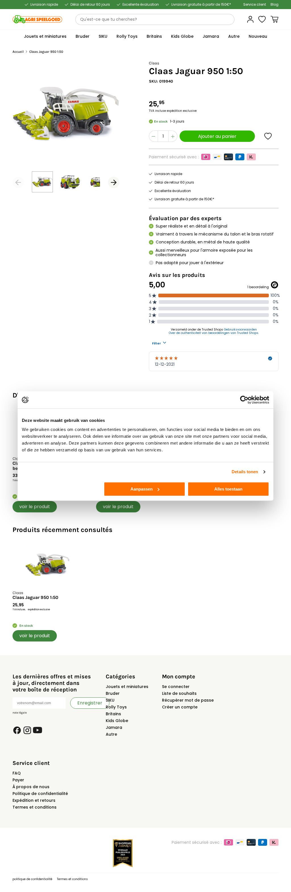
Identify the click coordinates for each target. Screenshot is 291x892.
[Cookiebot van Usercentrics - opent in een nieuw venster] (244, 399)
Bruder (113, 693)
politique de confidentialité (32, 879)
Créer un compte (180, 707)
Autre (111, 734)
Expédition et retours (34, 800)
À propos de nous (31, 787)
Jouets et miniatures (127, 686)
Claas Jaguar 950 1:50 (35, 597)
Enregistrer (89, 703)
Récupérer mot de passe (188, 700)
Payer (18, 780)
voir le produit (34, 506)
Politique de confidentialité (40, 793)
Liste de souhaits (179, 693)
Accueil (18, 52)
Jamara (114, 727)
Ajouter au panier (217, 136)
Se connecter (176, 686)
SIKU (110, 700)
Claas (154, 63)
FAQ (17, 773)
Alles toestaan (228, 489)
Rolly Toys (116, 707)
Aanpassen (141, 489)
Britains (113, 714)
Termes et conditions (35, 807)
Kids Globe (117, 720)
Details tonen (245, 471)
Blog (274, 5)
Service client (254, 5)
